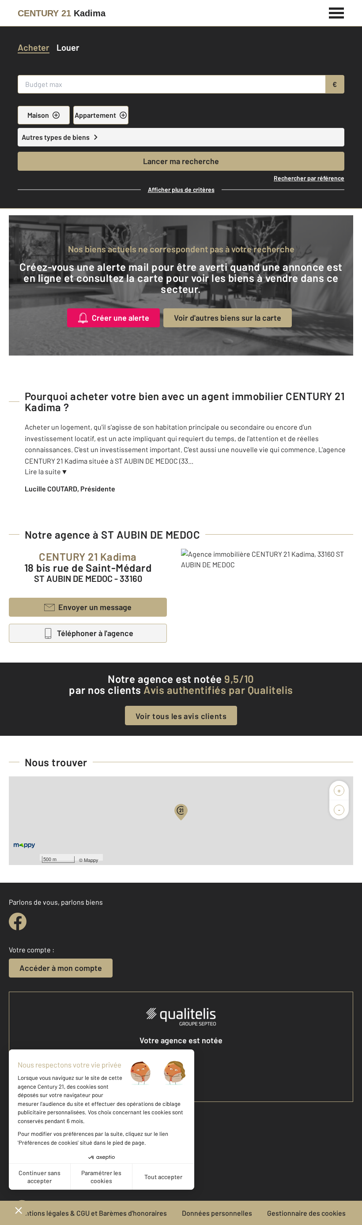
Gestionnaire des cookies (306, 1213)
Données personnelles (217, 1213)
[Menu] (336, 12)
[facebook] (17, 921)
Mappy (91, 859)
